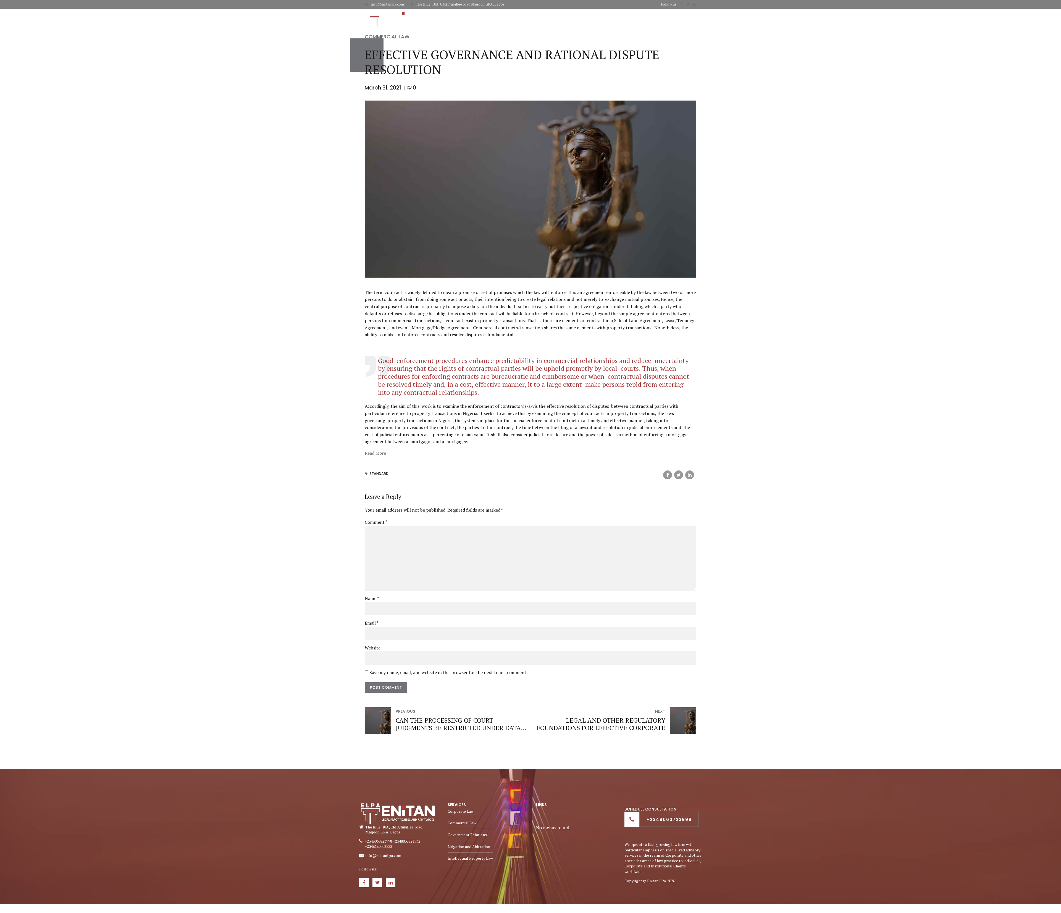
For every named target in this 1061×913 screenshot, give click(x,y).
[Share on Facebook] (667, 474)
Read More (375, 453)
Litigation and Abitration (469, 846)
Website (372, 648)
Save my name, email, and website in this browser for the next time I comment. (448, 672)
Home (515, 18)
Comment (376, 522)
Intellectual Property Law (470, 858)
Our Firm (543, 18)
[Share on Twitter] (678, 474)
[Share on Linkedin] (689, 474)
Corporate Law (461, 811)
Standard (378, 473)
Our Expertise (579, 18)
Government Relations (467, 834)
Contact (686, 18)
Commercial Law (387, 36)
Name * (372, 598)
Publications (620, 18)
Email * (372, 623)
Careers (655, 18)
